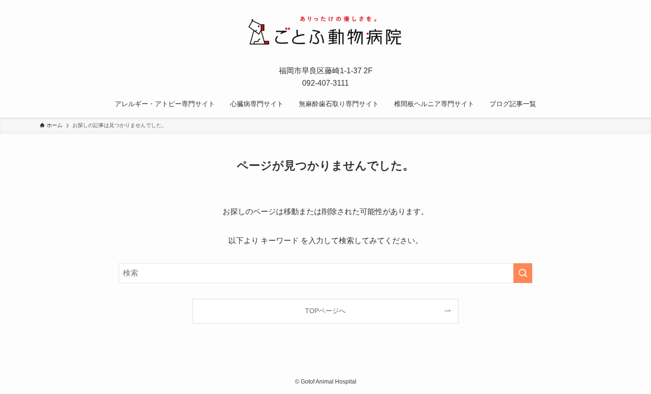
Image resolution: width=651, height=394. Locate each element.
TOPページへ (325, 311)
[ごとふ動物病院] (325, 31)
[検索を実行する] (522, 273)
